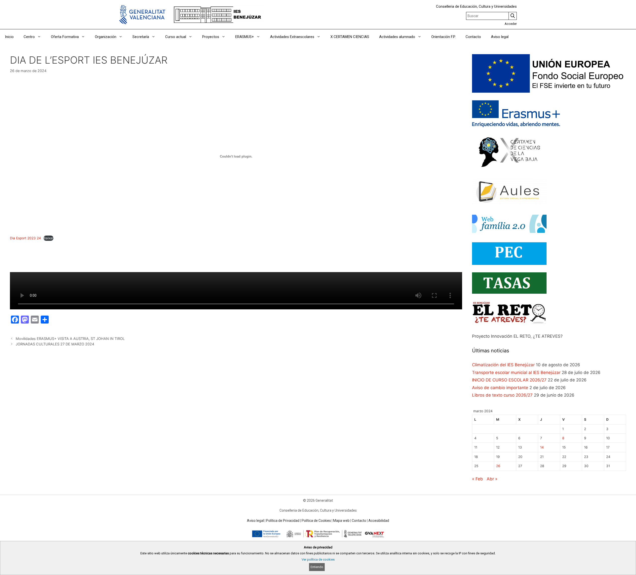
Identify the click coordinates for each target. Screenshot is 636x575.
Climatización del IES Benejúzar (503, 364)
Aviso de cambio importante (500, 387)
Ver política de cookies (318, 559)
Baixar (48, 238)
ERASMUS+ (244, 37)
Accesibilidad (378, 521)
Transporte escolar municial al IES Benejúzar (516, 372)
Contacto (473, 37)
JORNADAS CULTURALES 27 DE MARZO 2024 (55, 344)
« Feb (477, 478)
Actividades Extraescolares (292, 37)
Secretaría (140, 37)
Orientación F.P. (443, 37)
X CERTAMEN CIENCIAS (349, 37)
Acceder (511, 24)
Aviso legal (500, 37)
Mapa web (341, 521)
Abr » (492, 478)
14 (542, 447)
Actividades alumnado (397, 37)
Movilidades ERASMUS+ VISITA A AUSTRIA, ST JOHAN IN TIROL (70, 338)
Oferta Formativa (65, 37)
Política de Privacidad (282, 521)
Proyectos (210, 37)
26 (498, 466)
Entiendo (317, 567)
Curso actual (175, 37)
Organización (105, 37)
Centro (29, 37)
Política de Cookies (316, 521)
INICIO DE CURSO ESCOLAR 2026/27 (509, 379)
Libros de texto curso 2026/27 (502, 395)
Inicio (9, 37)
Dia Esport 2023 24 (25, 238)
